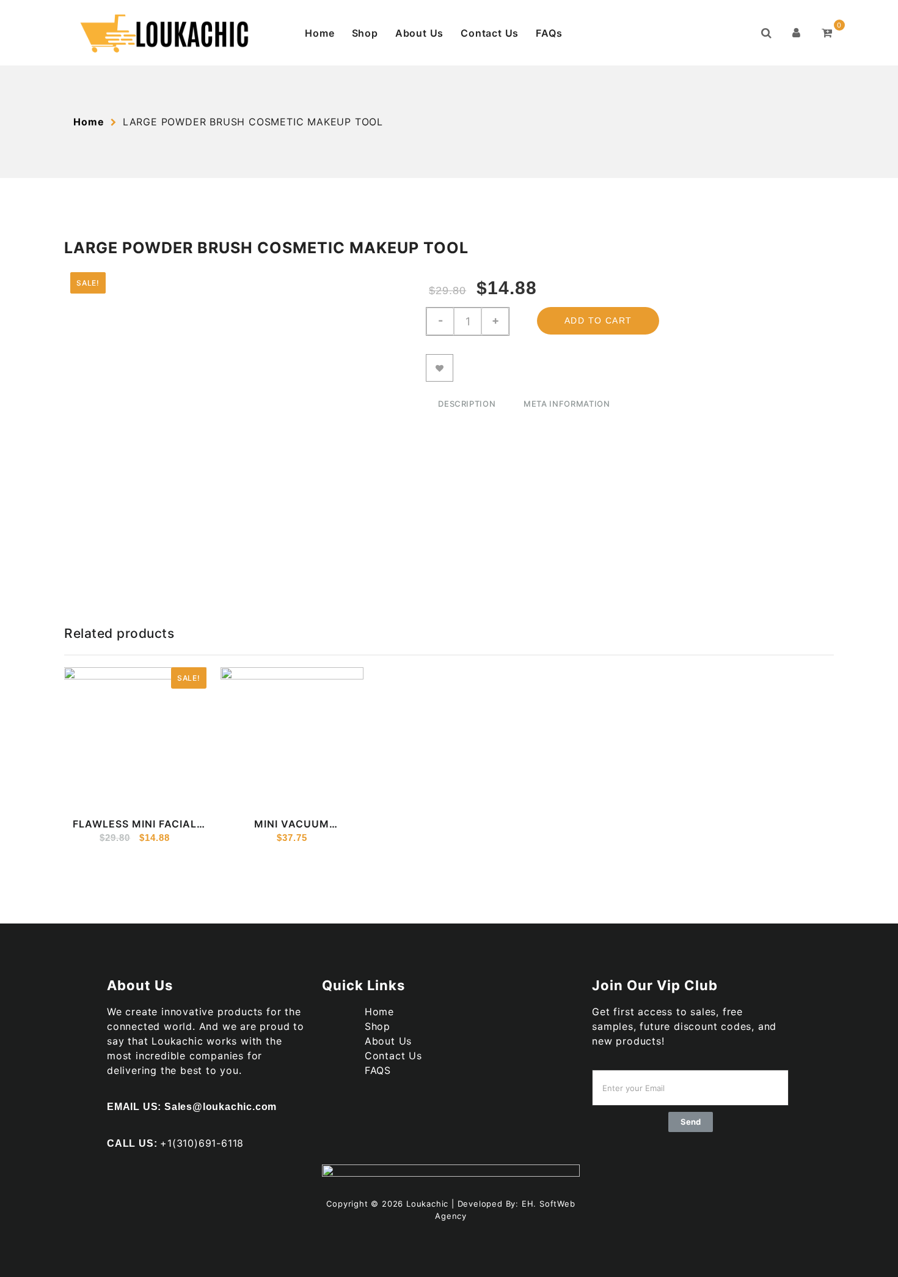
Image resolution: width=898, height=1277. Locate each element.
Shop (365, 33)
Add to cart (598, 320)
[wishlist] (128, 793)
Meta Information (567, 404)
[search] (766, 33)
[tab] (467, 405)
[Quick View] (104, 793)
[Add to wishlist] (439, 368)
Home (319, 33)
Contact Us (490, 33)
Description (466, 404)
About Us (419, 33)
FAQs (549, 33)
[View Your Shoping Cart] (827, 33)
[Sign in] (796, 33)
